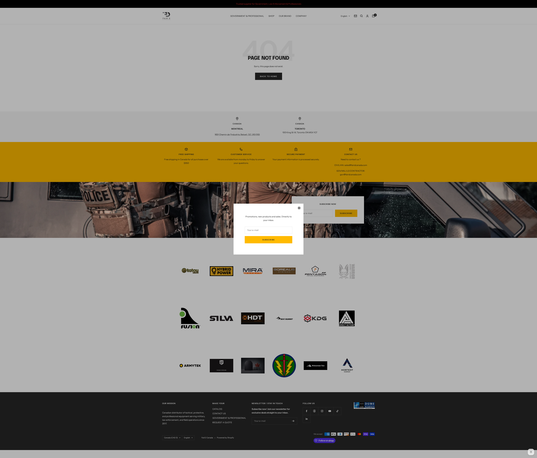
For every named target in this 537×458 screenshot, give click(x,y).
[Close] (299, 208)
